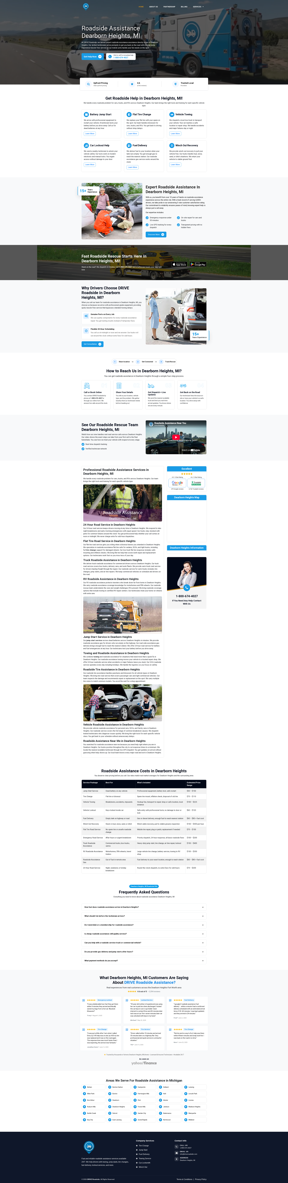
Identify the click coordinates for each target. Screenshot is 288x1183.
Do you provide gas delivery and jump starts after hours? (108, 952)
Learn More (89, 134)
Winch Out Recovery (187, 145)
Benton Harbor (117, 1087)
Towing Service (145, 1158)
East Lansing (117, 1120)
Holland (166, 1087)
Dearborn (115, 1100)
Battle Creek (91, 1113)
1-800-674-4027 (187, 596)
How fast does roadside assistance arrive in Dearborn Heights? (111, 907)
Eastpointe (141, 1087)
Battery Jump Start (100, 114)
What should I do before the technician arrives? (104, 916)
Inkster (165, 1100)
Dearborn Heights (118, 1107)
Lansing (191, 1087)
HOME (141, 7)
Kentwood (166, 1120)
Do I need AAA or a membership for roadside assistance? (109, 925)
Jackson (166, 1107)
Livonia (191, 1100)
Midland (191, 1120)
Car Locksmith (144, 1163)
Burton (114, 1094)
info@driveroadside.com (188, 1154)
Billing (184, 7)
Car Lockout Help (99, 145)
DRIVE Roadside (93, 1179)
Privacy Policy (200, 1179)
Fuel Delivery (140, 145)
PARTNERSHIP (169, 7)
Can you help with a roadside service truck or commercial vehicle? (112, 943)
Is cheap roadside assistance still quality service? (105, 934)
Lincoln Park (193, 1094)
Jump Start (143, 1150)
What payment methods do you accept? (101, 961)
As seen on (144, 1059)
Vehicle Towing (184, 114)
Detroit (114, 1113)
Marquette (192, 1113)
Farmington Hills (143, 1094)
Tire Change (144, 1146)
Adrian (89, 1087)
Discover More (154, 234)
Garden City (142, 1113)
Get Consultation (90, 344)
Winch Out (143, 1167)
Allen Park (90, 1094)
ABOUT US (153, 7)
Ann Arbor (90, 1100)
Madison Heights (194, 1107)
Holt (164, 1094)
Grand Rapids (142, 1120)
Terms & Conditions (184, 1179)
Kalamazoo (167, 1113)
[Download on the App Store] (179, 264)
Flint (139, 1100)
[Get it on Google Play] (198, 264)
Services (197, 7)
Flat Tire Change (142, 114)
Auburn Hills (91, 1107)
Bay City (90, 1120)
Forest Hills (141, 1107)
